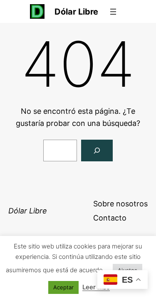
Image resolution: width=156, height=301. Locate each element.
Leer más (96, 287)
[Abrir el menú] (113, 12)
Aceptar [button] (63, 287)
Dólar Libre (76, 12)
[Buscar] (97, 150)
